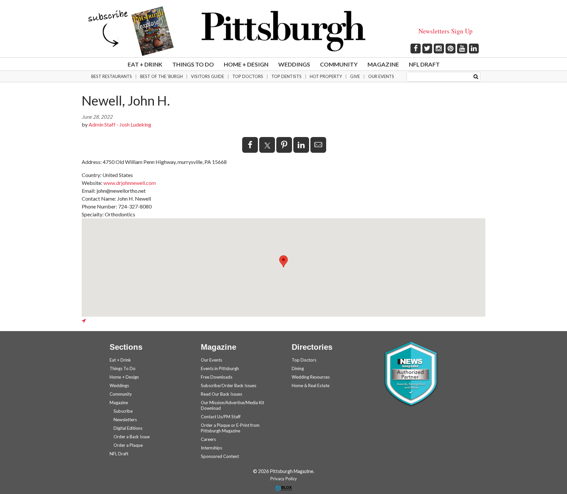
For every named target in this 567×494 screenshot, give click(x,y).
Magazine (383, 64)
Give (355, 76)
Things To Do (193, 64)
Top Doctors (247, 76)
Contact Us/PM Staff (221, 416)
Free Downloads (216, 377)
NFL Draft (424, 64)
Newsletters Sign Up (445, 31)
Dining (298, 368)
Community (339, 64)
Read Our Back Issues (221, 394)
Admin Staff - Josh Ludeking (120, 124)
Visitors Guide (207, 76)
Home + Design (246, 64)
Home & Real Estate (310, 385)
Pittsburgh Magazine (283, 31)
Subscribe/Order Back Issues (228, 385)
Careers (208, 439)
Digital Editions (128, 428)
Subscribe (123, 411)
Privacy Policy (283, 478)
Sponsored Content (220, 456)
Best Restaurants (111, 76)
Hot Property (326, 76)
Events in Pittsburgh (220, 368)
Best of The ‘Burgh (161, 76)
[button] (283, 261)
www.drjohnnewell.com (129, 183)
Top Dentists (286, 76)
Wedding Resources (311, 377)
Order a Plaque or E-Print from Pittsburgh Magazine (230, 428)
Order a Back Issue (132, 436)
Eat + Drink (145, 64)
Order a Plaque (128, 445)
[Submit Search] (475, 76)
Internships (211, 447)
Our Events (381, 76)
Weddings (294, 64)
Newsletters (125, 419)
